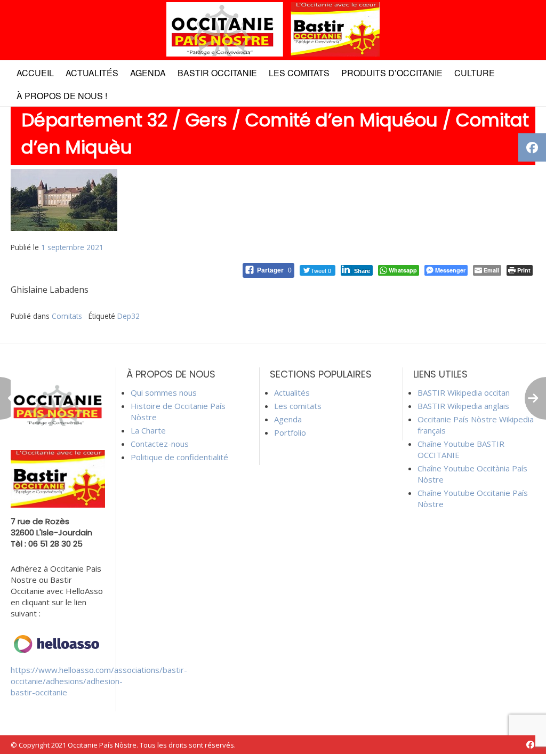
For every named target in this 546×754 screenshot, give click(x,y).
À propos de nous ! (62, 96)
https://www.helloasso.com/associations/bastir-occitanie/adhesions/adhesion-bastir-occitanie (99, 680)
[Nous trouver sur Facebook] (530, 744)
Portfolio (290, 432)
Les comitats (299, 73)
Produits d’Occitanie (392, 73)
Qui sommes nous (164, 392)
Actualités (92, 73)
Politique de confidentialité (179, 457)
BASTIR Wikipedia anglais (463, 405)
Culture (474, 73)
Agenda (148, 73)
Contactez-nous (160, 443)
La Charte (148, 430)
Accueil (35, 73)
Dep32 (128, 316)
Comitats (67, 316)
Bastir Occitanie (217, 73)
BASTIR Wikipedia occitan (463, 392)
